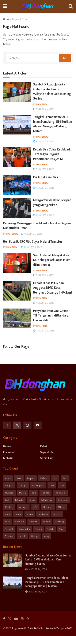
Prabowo (43, 514)
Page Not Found (20, 19)
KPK (35, 507)
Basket (9, 312)
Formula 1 (9, 179)
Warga (34, 536)
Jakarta (19, 499)
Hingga (45, 492)
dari (65, 478)
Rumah (57, 514)
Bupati (31, 478)
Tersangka (24, 528)
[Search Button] (65, 58)
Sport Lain (10, 86)
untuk (22, 536)
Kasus (32, 499)
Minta (61, 507)
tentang (60, 521)
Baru (19, 478)
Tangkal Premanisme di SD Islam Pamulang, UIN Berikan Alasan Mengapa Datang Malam (46, 582)
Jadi (7, 499)
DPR (52, 485)
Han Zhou (42, 104)
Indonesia (60, 492)
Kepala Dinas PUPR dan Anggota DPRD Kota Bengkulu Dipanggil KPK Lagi (52, 287)
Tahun (46, 521)
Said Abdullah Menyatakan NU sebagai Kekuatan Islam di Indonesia (51, 260)
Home (6, 19)
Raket (8, 202)
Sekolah (19, 521)
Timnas (9, 536)
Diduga (23, 485)
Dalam (44, 478)
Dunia (22, 492)
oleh (7, 514)
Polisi (30, 514)
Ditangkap (38, 485)
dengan (9, 485)
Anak (8, 478)
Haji (33, 492)
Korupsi (23, 507)
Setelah (34, 521)
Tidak (50, 528)
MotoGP (9, 151)
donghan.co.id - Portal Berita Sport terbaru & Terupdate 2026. (42, 628)
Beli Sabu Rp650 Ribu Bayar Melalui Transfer (32, 241)
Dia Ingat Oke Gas (45, 177)
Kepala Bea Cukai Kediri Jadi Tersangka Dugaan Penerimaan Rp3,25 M (52, 154)
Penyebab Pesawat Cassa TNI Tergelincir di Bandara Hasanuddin (51, 315)
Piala (18, 514)
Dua (62, 485)
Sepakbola (10, 118)
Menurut (48, 507)
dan (55, 478)
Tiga (61, 528)
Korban (9, 507)
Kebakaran (47, 499)
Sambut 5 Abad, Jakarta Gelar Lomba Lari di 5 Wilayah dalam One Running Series (48, 559)
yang (46, 536)
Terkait (9, 528)
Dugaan (9, 492)
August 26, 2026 (44, 108)
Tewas (38, 528)
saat (7, 521)
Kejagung (63, 499)
